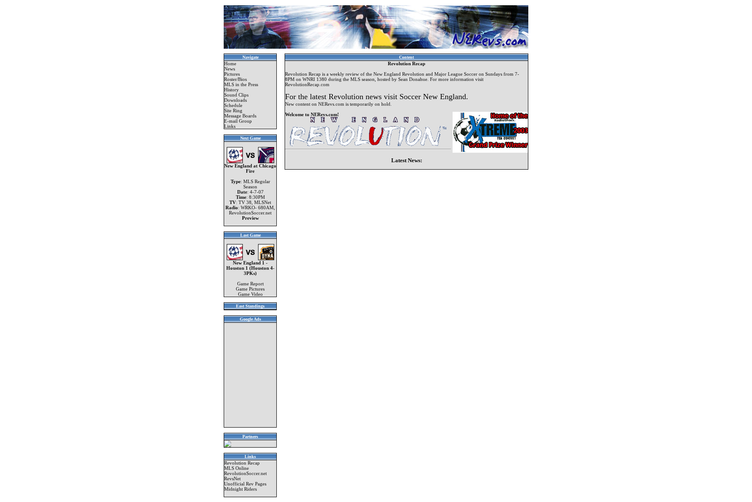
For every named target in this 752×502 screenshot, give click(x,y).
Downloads (235, 100)
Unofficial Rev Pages (245, 483)
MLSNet (262, 202)
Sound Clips (236, 94)
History (231, 89)
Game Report (250, 283)
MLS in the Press (241, 84)
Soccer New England (433, 96)
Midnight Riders (240, 489)
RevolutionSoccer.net (250, 212)
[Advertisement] (250, 375)
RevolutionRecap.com (307, 84)
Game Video (250, 294)
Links (229, 126)
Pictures (232, 74)
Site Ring (233, 110)
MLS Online (236, 468)
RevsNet (232, 478)
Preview (250, 218)
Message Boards (240, 115)
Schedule (233, 105)
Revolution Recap (242, 462)
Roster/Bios (235, 79)
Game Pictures (250, 288)
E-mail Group (238, 121)
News (229, 68)
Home (230, 63)
